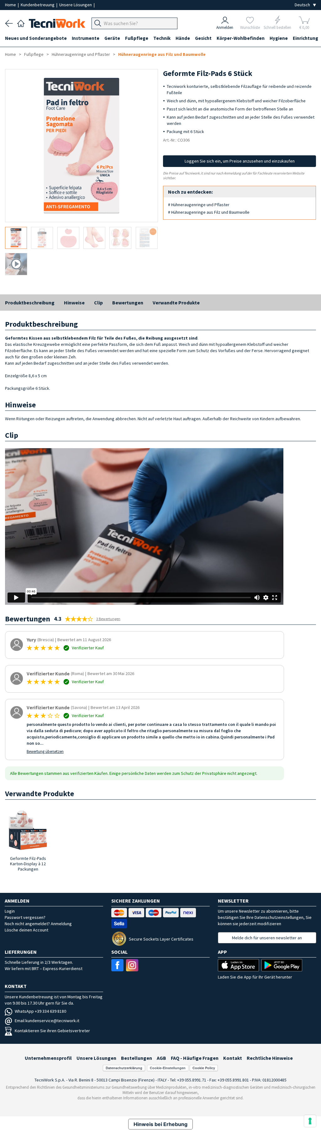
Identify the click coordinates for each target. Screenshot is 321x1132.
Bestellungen (136, 1058)
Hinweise (74, 302)
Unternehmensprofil (48, 1058)
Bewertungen (127, 302)
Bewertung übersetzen (45, 751)
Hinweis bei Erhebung (160, 1124)
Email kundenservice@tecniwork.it (47, 1020)
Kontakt (232, 1058)
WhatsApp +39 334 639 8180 (40, 1011)
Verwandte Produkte (176, 302)
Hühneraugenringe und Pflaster (81, 54)
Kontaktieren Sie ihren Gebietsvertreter (52, 1030)
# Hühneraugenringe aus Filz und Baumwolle (209, 212)
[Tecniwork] (21, 22)
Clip (98, 302)
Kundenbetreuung (38, 5)
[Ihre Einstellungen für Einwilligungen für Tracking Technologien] (310, 1121)
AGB (161, 1058)
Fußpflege (34, 54)
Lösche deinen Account (26, 930)
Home (11, 5)
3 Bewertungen (108, 618)
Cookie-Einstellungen (168, 1067)
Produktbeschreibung (30, 302)
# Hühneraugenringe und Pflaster (198, 204)
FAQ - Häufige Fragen (194, 1058)
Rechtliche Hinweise (270, 1058)
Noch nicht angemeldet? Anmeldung (38, 923)
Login (10, 911)
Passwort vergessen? (25, 917)
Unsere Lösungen (76, 5)
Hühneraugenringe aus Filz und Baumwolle (162, 54)
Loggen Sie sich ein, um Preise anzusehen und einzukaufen (240, 161)
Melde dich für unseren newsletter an (267, 938)
